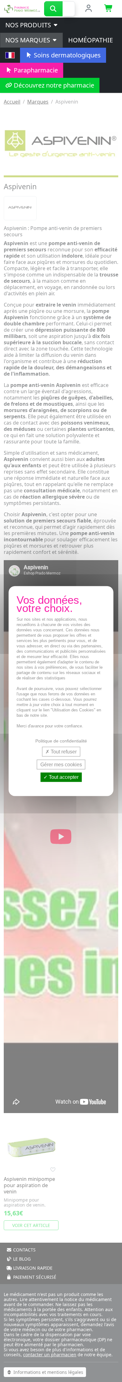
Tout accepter (63, 777)
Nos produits (29, 25)
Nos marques (28, 40)
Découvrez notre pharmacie (53, 85)
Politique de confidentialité (61, 740)
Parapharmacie (35, 70)
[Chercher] (53, 8)
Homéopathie (90, 40)
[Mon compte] (88, 9)
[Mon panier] (108, 9)
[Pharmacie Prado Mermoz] (22, 8)
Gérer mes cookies (61, 764)
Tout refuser (63, 751)
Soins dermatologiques (66, 55)
